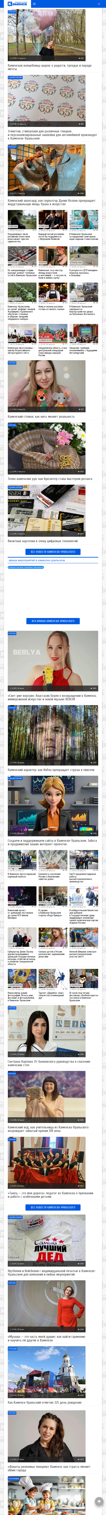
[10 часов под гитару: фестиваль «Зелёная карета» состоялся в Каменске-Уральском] (83, 978)
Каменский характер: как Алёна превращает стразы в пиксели (51, 770)
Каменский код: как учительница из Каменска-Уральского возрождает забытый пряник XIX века (48, 1129)
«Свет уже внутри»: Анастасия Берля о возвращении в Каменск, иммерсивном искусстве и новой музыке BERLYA (52, 697)
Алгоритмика (14, 1479)
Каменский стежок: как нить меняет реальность (41, 417)
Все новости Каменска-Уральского (53, 552)
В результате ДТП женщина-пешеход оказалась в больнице (83, 273)
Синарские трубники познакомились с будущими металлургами (83, 350)
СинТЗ (73, 340)
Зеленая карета (76, 985)
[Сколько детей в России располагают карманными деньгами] (53, 937)
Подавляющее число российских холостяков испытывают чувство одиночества (19, 238)
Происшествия (76, 226)
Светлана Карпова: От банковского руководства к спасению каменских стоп (49, 1063)
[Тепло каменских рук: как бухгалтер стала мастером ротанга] (47, 448)
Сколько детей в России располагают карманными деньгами (52, 954)
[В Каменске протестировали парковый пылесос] (22, 859)
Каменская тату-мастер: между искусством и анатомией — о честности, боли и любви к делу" (52, 274)
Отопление (13, 263)
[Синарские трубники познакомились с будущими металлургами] (83, 333)
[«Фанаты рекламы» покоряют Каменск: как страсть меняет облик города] (47, 1436)
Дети (42, 944)
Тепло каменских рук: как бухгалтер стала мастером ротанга (50, 479)
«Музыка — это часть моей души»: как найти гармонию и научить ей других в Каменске (46, 1338)
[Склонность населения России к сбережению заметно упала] (53, 859)
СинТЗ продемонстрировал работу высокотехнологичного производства (82, 878)
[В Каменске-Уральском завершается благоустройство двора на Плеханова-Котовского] (83, 292)
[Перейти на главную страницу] (17, 4)
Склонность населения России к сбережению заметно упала (49, 876)
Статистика (13, 226)
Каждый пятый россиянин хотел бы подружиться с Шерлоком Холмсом (51, 236)
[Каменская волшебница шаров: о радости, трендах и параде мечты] (47, 35)
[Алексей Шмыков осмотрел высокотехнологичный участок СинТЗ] (83, 937)
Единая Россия (15, 299)
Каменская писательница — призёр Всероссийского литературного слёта (21, 350)
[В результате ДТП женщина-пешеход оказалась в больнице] (83, 256)
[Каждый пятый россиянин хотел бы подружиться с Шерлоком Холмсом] (53, 219)
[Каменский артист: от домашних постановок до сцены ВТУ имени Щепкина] (22, 896)
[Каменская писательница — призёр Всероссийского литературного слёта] (22, 333)
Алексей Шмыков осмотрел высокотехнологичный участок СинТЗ (82, 954)
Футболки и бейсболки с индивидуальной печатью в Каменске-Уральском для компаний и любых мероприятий (52, 1272)
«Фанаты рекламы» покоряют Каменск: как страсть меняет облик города (49, 1468)
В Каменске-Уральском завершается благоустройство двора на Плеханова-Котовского (82, 310)
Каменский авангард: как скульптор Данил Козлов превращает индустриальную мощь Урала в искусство (52, 202)
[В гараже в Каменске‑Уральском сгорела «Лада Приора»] (53, 896)
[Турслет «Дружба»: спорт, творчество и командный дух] (53, 978)
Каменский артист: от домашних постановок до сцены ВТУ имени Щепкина (20, 914)
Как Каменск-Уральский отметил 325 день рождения (44, 1403)
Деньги (43, 299)
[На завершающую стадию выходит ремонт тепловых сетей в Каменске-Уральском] (22, 256)
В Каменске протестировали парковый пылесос (22, 875)
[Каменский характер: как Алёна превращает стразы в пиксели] (53, 735)
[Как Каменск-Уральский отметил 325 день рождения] (47, 1372)
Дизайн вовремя (16, 78)
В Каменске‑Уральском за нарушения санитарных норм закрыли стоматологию (83, 236)
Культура (13, 340)
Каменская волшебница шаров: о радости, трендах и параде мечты (50, 67)
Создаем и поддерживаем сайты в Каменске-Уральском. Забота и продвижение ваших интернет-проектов (52, 842)
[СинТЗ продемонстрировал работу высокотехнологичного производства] (83, 859)
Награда (13, 944)
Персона (13, 12)
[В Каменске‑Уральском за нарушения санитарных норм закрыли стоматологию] (83, 219)
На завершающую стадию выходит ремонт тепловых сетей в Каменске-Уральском (22, 273)
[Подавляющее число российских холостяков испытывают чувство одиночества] (22, 219)
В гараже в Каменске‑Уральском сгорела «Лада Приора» (50, 913)
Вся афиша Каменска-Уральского (53, 621)
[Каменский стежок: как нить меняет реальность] (47, 386)
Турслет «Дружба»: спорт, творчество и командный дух (51, 995)
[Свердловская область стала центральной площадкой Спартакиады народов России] (53, 333)
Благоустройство (77, 299)
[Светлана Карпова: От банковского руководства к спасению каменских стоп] (47, 1031)
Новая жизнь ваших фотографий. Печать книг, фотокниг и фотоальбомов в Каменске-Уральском (21, 997)
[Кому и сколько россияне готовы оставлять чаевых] (53, 292)
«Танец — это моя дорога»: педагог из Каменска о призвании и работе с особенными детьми (50, 1195)
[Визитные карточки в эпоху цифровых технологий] (47, 510)
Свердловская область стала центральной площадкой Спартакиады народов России (53, 352)
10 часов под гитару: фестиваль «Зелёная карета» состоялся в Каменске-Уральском (83, 997)
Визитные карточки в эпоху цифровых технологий (43, 541)
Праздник (13, 1349)
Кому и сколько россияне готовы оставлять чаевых (51, 307)
